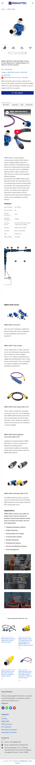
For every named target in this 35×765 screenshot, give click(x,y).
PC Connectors (6, 727)
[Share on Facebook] (12, 53)
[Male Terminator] (8, 248)
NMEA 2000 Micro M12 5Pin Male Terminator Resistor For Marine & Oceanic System (7, 674)
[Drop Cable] (24, 261)
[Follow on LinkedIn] (10, 707)
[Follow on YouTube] (14, 707)
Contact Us (5, 738)
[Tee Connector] (12, 248)
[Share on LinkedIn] (25, 53)
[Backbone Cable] (18, 248)
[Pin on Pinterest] (22, 53)
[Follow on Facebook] (3, 707)
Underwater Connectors (9, 732)
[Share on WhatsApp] (9, 53)
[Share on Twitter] (15, 53)
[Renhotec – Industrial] (17, 3)
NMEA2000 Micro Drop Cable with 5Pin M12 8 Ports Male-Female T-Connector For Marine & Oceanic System (25, 674)
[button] (2, 3)
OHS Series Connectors (9, 729)
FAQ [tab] (22, 104)
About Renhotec (7, 692)
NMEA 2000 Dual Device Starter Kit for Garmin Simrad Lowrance (8, 640)
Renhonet (24, 761)
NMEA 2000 (11, 9)
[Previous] (4, 26)
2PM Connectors (6, 724)
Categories (5, 714)
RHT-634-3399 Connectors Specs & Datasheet (16, 77)
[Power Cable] (16, 261)
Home (3, 9)
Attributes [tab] (15, 104)
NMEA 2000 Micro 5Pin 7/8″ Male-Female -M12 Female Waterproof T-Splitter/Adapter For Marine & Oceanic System (25, 642)
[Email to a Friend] (19, 53)
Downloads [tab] (29, 104)
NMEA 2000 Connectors (14, 72)
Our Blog (4, 718)
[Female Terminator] (26, 248)
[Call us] (6, 707)
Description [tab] (6, 104)
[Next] (30, 26)
